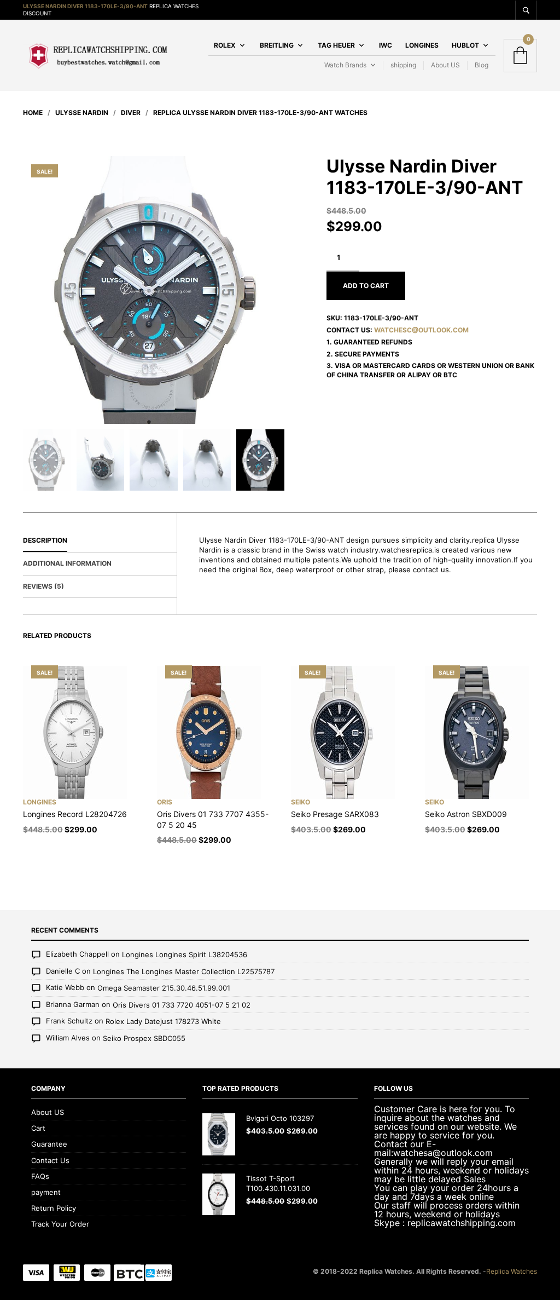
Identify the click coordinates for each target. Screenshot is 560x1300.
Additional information (67, 563)
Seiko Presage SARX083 (335, 814)
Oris (164, 802)
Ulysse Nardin (81, 112)
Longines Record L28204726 (75, 814)
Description (45, 540)
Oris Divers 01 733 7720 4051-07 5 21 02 (181, 1004)
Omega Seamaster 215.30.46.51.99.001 (163, 988)
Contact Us (50, 1160)
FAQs (40, 1176)
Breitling (277, 45)
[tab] (100, 541)
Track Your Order (60, 1224)
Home (33, 112)
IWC (385, 45)
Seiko (300, 802)
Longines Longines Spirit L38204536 (184, 955)
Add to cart (366, 285)
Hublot (465, 45)
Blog (481, 65)
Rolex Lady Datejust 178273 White (163, 1021)
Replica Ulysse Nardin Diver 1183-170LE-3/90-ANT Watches (260, 112)
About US (445, 65)
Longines (422, 45)
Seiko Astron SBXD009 (466, 814)
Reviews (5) (43, 586)
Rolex (225, 45)
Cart (38, 1128)
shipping (403, 65)
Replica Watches (511, 1271)
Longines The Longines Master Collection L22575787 (184, 971)
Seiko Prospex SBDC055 (144, 1038)
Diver (131, 112)
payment (46, 1192)
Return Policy (53, 1208)
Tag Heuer (336, 45)
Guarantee (49, 1144)
